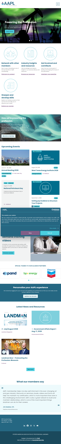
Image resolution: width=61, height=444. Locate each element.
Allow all (50, 233)
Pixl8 (38, 438)
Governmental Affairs (38, 334)
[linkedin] (24, 426)
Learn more (9, 31)
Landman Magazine (6, 332)
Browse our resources (28, 74)
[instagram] (31, 426)
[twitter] (34, 426)
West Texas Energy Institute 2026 (45, 170)
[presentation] (3, 25)
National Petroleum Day (13, 188)
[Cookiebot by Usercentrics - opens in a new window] (52, 210)
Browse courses (8, 253)
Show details (53, 228)
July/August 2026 (10, 329)
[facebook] (27, 426)
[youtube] (37, 426)
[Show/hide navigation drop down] (58, 4)
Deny (30, 233)
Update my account (30, 296)
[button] (29, 40)
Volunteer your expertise (48, 74)
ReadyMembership (38, 440)
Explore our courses (7, 106)
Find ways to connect (8, 74)
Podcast (3, 363)
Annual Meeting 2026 (9, 170)
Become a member (8, 136)
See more (30, 369)
